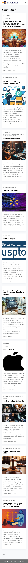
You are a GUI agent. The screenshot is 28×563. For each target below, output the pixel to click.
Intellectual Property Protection (11, 17)
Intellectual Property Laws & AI (11, 139)
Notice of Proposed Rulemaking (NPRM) (12, 452)
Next (4, 554)
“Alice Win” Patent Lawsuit (10, 190)
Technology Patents (8, 79)
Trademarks (13, 135)
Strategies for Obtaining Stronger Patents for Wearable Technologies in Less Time (13, 292)
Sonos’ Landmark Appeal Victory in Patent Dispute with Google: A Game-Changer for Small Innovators (13, 504)
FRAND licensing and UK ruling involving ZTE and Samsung (11, 82)
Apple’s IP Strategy (8, 349)
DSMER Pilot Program (9, 239)
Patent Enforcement (8, 77)
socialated (6, 70)
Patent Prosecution (8, 187)
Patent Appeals (6, 500)
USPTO (9, 235)
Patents (22, 17)
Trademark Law (6, 18)
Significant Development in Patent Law (13, 401)
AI (3, 15)
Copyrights (7, 15)
